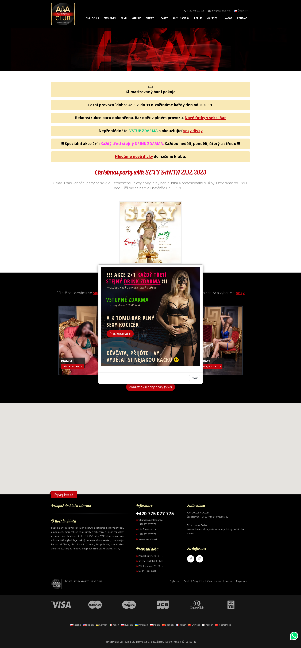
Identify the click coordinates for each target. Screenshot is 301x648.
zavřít (194, 378)
